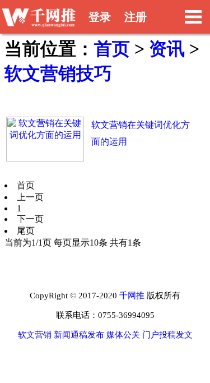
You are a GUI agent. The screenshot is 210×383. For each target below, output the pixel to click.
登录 (99, 17)
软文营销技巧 (58, 73)
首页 (112, 49)
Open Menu (193, 17)
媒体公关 (123, 334)
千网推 (131, 295)
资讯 (167, 49)
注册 (135, 17)
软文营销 (35, 334)
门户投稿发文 (167, 334)
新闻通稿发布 (79, 334)
